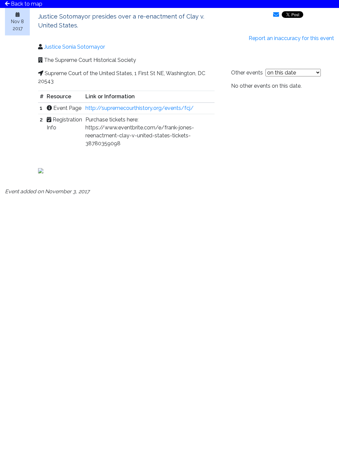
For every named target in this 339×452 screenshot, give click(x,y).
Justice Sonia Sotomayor (74, 47)
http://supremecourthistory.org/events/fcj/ (139, 108)
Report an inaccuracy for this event (291, 38)
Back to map (26, 4)
